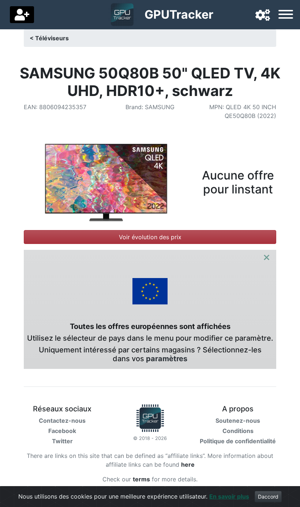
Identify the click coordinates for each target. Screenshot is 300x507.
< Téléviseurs (49, 38)
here (188, 464)
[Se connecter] (22, 14)
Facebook (62, 430)
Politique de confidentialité (238, 441)
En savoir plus (229, 496)
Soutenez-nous (237, 420)
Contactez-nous (62, 420)
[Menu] (286, 15)
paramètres (166, 358)
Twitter (62, 441)
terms (141, 479)
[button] (262, 15)
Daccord (268, 496)
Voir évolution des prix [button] (150, 237)
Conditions (238, 430)
